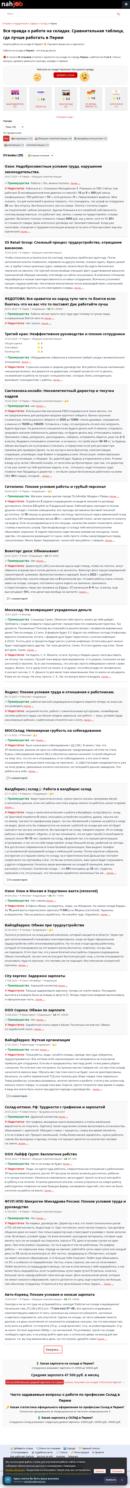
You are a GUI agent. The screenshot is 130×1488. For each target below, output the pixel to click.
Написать (111, 1479)
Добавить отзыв (65, 74)
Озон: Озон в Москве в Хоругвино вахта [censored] (51, 890)
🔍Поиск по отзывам (48, 1448)
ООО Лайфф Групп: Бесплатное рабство (41, 1154)
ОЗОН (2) (40, 106)
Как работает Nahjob (22, 1456)
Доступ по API (45, 1456)
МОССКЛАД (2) (66, 105)
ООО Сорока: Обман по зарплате (35, 1009)
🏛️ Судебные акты (42, 1452)
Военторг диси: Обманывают (32, 550)
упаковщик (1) (15, 144)
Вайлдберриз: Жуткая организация (37, 1039)
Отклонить (117, 1471)
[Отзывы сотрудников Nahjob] (19, 4)
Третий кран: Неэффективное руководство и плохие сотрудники (65, 333)
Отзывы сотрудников (14, 23)
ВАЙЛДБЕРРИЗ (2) (15, 105)
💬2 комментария (16, 1095)
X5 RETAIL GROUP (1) (91, 105)
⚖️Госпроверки (19, 1452)
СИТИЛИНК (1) (116, 105)
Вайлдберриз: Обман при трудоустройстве (44, 925)
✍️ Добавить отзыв (21, 1448)
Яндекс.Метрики (15, 1469)
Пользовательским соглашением (26, 1473)
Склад (43, 23)
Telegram (73, 1456)
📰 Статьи (62, 1452)
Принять (99, 1471)
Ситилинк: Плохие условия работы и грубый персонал (55, 486)
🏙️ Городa (69, 1448)
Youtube (60, 1456)
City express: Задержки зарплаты (35, 975)
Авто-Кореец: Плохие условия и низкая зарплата (50, 1294)
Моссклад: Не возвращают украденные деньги (48, 609)
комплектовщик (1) (37, 144)
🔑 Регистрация (80, 1452)
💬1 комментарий (17, 598)
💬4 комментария (16, 879)
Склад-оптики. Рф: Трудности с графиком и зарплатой (55, 1106)
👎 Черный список (89, 1448)
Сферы (34, 23)
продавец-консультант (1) (92, 138)
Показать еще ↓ (65, 116)
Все (6, 138)
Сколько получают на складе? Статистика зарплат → (94, 1382)
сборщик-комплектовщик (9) (55, 138)
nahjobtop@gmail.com (35, 1481)
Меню (126, 4)
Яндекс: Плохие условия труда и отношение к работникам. (59, 691)
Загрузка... (53, 1349)
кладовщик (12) (23, 138)
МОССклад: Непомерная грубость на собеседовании (53, 730)
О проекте (98, 1452)
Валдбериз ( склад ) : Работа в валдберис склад (48, 788)
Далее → (75, 183)
